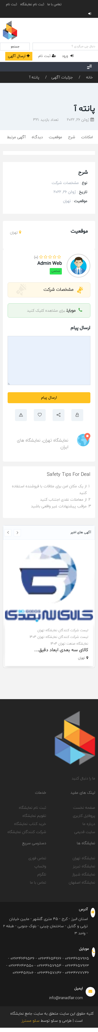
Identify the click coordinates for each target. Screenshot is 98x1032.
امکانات (87, 137)
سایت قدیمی (84, 832)
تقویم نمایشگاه (34, 815)
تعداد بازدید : (46, 119)
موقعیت (55, 137)
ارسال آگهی (16, 56)
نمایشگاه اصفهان (82, 882)
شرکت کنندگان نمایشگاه (26, 832)
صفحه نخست (84, 807)
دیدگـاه (37, 137)
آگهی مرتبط (16, 137)
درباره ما (89, 823)
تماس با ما (54, 4)
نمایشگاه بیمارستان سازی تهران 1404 (59, 631)
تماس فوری (37, 858)
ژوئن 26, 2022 (78, 119)
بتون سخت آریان (68, 637)
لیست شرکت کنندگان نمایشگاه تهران (58, 618)
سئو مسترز (30, 1020)
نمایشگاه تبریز (84, 866)
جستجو (15, 46)
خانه (89, 77)
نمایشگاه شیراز (83, 874)
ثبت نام (11, 4)
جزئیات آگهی (62, 77)
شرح (71, 137)
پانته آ (34, 77)
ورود (65, 56)
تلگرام (41, 874)
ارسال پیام (49, 398)
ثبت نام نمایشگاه (32, 4)
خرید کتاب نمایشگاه (30, 823)
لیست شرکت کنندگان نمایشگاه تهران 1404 (54, 624)
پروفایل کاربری (84, 815)
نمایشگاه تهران (55, 440)
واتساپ (40, 866)
